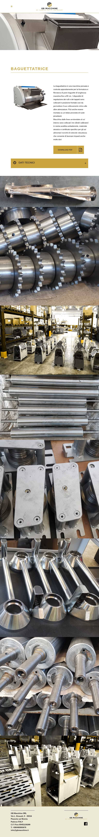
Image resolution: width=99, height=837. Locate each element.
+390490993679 (19, 827)
